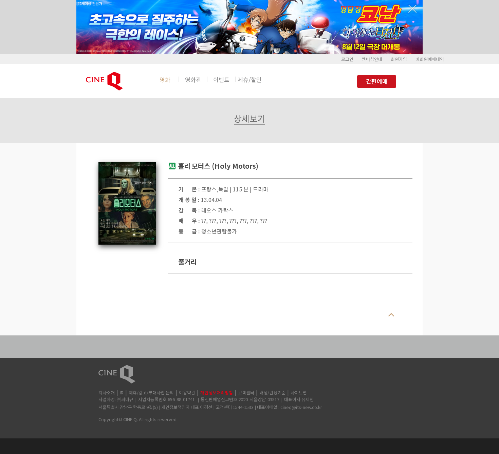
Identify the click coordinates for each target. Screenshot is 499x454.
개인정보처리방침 (216, 392)
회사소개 (106, 392)
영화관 (193, 79)
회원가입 (399, 59)
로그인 (347, 59)
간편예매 (377, 81)
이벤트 (221, 79)
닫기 (412, 8)
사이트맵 (299, 392)
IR (122, 392)
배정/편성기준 (272, 392)
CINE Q (249, 374)
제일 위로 (391, 315)
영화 (165, 79)
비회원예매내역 (429, 59)
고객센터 (246, 392)
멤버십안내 (372, 59)
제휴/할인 (250, 79)
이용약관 (187, 392)
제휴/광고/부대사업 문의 (151, 392)
